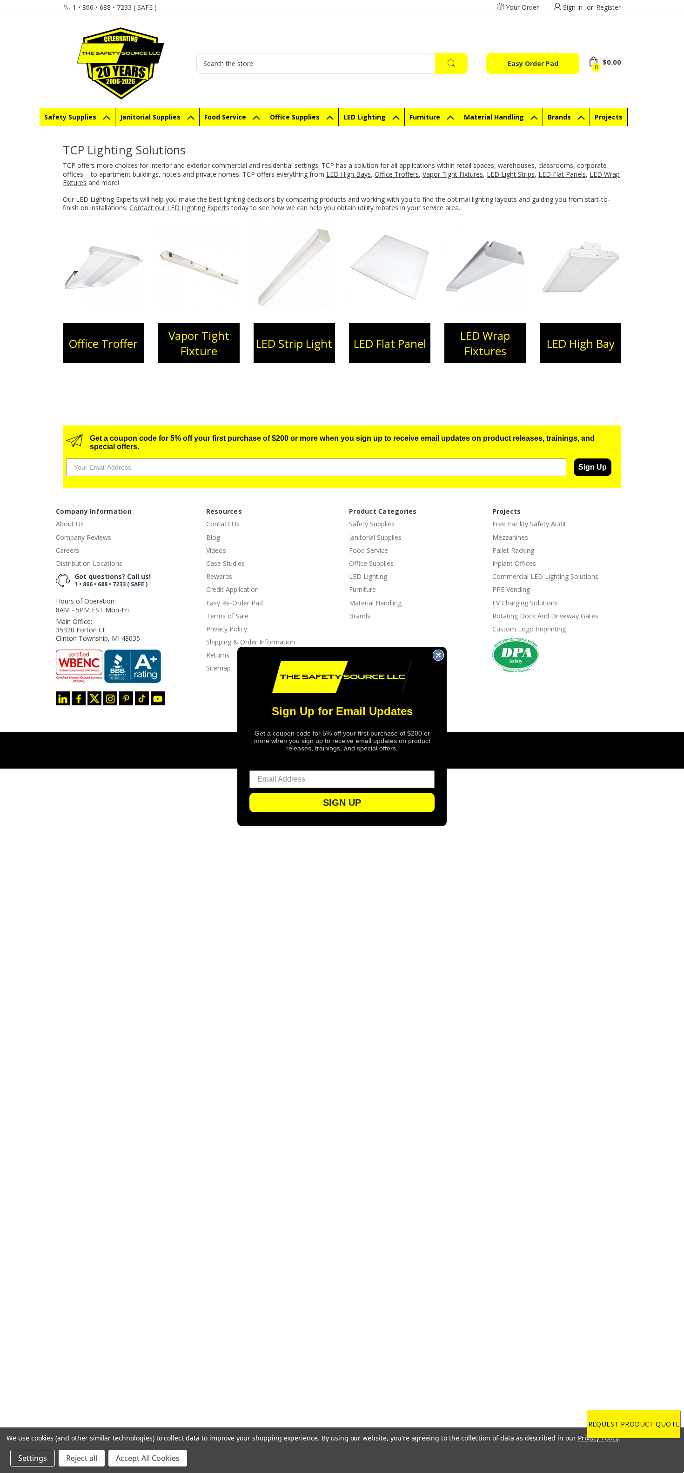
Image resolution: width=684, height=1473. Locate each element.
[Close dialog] (438, 655)
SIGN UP (342, 802)
